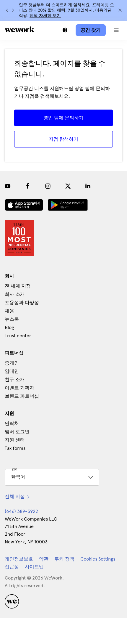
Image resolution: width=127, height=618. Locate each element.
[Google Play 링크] (68, 205)
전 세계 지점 (18, 286)
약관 (43, 559)
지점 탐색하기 (63, 139)
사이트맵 (34, 566)
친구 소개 (15, 379)
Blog (9, 327)
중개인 (12, 363)
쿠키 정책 (64, 559)
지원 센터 (15, 440)
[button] (116, 30)
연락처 (12, 423)
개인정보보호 (19, 559)
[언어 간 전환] (65, 30)
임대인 (12, 371)
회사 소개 (15, 294)
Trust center (18, 335)
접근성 (12, 566)
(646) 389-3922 (21, 511)
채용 (9, 311)
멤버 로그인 (17, 431)
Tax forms (15, 448)
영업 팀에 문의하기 (63, 118)
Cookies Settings (97, 559)
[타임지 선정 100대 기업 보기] (19, 238)
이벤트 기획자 (19, 388)
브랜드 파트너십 (22, 396)
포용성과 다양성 (22, 302)
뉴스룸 (12, 319)
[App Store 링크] (24, 205)
